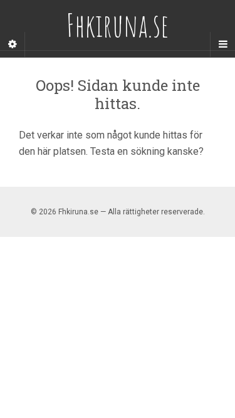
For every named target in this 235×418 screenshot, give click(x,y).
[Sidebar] (12, 44)
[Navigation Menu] (222, 44)
